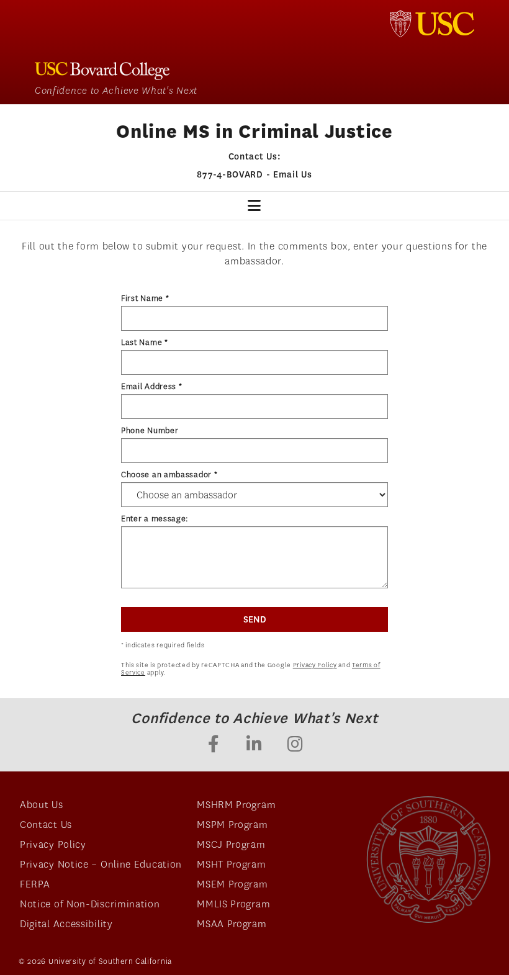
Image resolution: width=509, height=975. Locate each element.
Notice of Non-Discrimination (90, 903)
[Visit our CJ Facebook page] (213, 745)
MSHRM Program (236, 804)
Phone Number (149, 430)
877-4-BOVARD (230, 174)
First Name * (145, 298)
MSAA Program (231, 923)
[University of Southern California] (432, 23)
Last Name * (144, 342)
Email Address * (151, 386)
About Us (41, 804)
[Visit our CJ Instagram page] (295, 745)
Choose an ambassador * (169, 474)
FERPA (35, 884)
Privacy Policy (315, 665)
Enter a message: (155, 518)
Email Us (292, 174)
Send (254, 619)
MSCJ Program (231, 844)
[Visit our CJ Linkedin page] (254, 745)
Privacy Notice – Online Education (101, 864)
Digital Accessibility (66, 923)
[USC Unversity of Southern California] (428, 859)
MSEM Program (232, 884)
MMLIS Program (233, 903)
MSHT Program (231, 864)
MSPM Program (232, 824)
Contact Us (46, 824)
